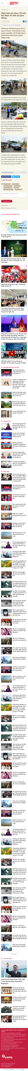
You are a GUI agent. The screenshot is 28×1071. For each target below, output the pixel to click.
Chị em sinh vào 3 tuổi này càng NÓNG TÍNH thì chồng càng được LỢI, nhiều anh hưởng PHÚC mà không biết (20, 477)
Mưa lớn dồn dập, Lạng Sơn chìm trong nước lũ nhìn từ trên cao (19, 394)
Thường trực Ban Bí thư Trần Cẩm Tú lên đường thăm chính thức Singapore (13, 981)
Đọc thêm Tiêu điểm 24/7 (11, 214)
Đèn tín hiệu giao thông (8, 189)
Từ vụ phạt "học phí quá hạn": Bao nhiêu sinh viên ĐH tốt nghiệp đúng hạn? (20, 649)
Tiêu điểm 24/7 (4, 9)
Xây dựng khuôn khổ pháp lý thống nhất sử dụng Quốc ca (19, 371)
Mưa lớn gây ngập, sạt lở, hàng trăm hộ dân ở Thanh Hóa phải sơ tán (19, 403)
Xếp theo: (3, 208)
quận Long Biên (15, 184)
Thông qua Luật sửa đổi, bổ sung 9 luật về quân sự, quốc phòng (19, 998)
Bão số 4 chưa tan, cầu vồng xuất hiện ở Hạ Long (19, 534)
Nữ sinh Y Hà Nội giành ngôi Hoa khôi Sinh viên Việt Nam (19, 630)
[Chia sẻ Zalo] (26, 21)
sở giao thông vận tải (8, 187)
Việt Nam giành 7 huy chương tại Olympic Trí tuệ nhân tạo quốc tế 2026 (13, 362)
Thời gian (8, 208)
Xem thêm (14, 954)
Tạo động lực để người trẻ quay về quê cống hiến (19, 496)
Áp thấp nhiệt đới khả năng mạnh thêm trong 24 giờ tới (14, 235)
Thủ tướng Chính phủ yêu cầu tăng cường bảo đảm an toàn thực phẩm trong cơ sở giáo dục (12, 309)
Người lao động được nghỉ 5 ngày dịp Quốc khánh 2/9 (13, 285)
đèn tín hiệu (16, 187)
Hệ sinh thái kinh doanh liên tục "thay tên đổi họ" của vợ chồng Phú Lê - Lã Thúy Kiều (13, 260)
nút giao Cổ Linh (18, 189)
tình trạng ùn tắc (7, 184)
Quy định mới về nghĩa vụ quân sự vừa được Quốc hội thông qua (19, 1008)
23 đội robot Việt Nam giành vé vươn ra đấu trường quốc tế (19, 434)
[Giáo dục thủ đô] (14, 3)
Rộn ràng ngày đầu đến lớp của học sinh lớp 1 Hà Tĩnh (19, 505)
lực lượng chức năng (8, 185)
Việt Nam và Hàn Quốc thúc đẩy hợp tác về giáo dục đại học (19, 524)
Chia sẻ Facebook (7, 176)
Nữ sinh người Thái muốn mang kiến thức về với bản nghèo (20, 621)
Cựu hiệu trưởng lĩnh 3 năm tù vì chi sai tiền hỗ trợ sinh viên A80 (19, 463)
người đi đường (17, 185)
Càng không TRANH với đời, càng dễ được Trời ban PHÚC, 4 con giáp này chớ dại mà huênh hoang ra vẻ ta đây (19, 564)
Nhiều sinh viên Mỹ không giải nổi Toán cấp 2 (19, 515)
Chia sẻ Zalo (16, 176)
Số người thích (14, 208)
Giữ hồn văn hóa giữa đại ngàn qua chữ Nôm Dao (19, 573)
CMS (11, 1069)
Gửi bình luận (6, 201)
